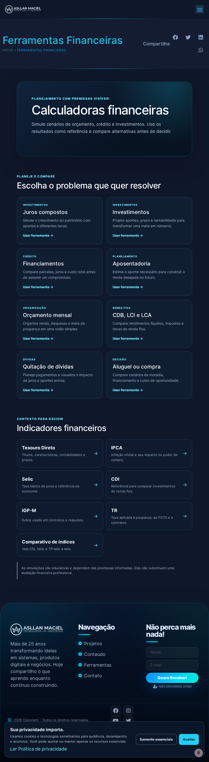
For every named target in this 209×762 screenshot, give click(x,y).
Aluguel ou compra (137, 366)
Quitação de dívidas (48, 366)
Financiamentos (43, 263)
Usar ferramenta (38, 235)
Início (8, 50)
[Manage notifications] (198, 753)
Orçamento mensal (47, 315)
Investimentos (131, 212)
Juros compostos (45, 212)
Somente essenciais (156, 739)
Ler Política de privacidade (38, 749)
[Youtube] (116, 721)
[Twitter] (128, 721)
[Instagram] (128, 711)
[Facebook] (116, 711)
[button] (199, 9)
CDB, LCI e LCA (132, 315)
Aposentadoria (131, 263)
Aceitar (189, 739)
